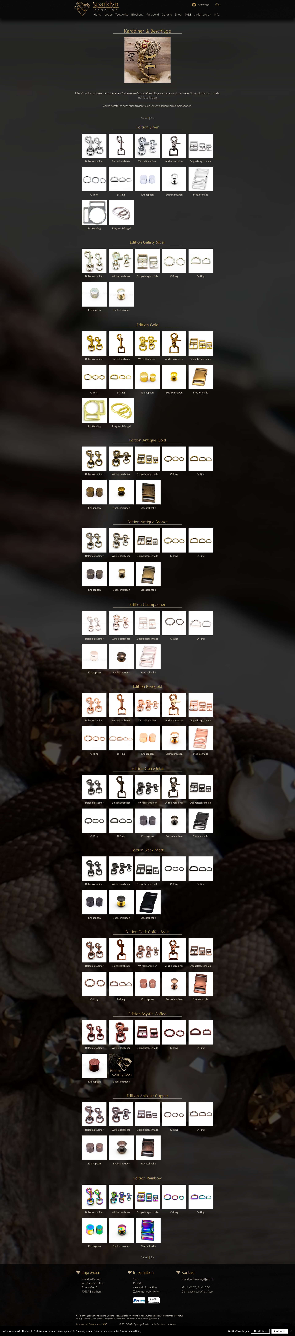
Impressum (81, 1324)
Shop (136, 1279)
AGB (104, 1324)
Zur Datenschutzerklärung (128, 1331)
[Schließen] (291, 1331)
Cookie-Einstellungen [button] (238, 1331)
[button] (219, 4)
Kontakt (138, 1283)
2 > (152, 118)
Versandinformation (145, 1287)
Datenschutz (94, 1324)
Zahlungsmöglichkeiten (146, 1291)
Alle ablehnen (260, 1331)
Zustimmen (279, 1331)
